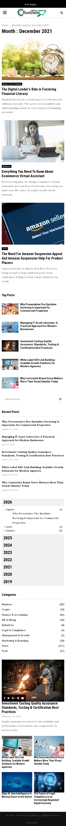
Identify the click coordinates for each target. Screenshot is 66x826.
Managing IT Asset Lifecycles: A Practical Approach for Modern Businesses (39, 326)
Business (7, 166)
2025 (8, 537)
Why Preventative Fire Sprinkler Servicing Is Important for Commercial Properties (38, 307)
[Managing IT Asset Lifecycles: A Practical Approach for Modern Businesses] (10, 327)
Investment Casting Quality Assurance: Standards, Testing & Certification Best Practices (39, 344)
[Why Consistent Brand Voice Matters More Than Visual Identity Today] (10, 382)
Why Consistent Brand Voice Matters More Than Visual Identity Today (49, 760)
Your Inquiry (30, 4)
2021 (8, 567)
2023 (8, 552)
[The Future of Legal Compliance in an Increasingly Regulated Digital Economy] (49, 782)
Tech (5, 248)
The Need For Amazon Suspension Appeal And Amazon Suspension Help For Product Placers (32, 258)
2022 (8, 559)
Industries (8, 625)
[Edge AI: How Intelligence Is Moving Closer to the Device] (17, 782)
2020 (8, 574)
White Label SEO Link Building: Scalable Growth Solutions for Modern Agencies (37, 363)
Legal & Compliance (14, 630)
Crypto (6, 609)
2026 (8, 502)
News (5, 645)
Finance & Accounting (12, 84)
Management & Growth (15, 635)
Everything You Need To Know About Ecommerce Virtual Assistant (27, 173)
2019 (8, 581)
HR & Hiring (9, 619)
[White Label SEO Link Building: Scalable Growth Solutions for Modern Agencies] (10, 364)
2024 (8, 545)
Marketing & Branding (15, 640)
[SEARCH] (60, 399)
